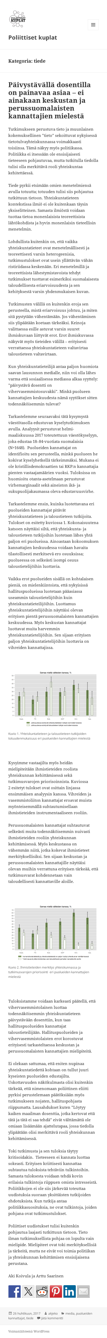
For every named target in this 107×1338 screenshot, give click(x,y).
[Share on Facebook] (14, 1291)
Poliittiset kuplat (32, 37)
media (70, 1313)
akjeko (53, 1313)
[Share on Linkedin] (69, 1291)
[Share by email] (83, 1291)
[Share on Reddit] (42, 1291)
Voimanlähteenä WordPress (28, 1331)
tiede (30, 1318)
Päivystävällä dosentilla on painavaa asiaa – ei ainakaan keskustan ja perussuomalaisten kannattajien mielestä (49, 100)
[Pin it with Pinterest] (56, 1291)
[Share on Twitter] (28, 1291)
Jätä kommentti (52, 1318)
